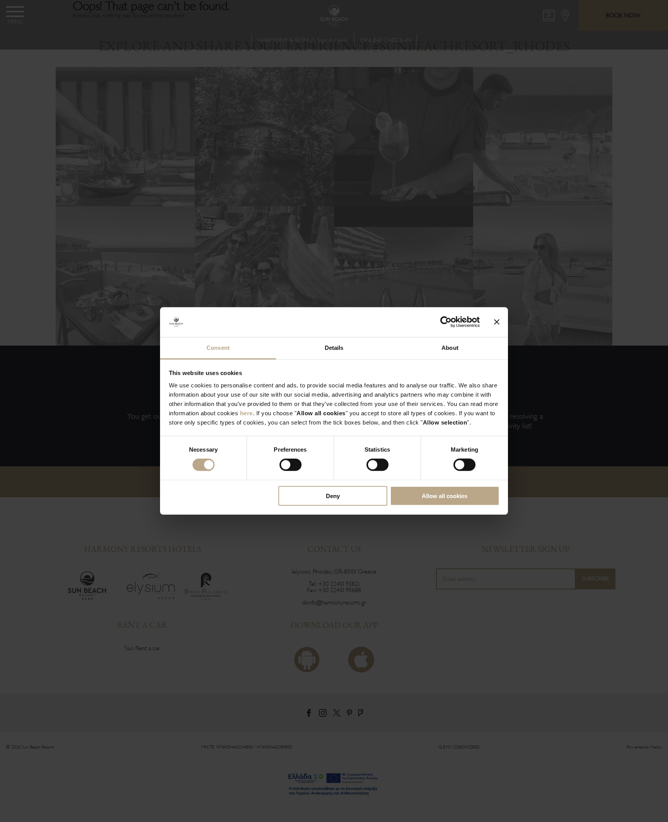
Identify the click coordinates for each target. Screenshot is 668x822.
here (246, 413)
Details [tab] (334, 347)
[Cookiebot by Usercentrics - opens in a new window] (446, 322)
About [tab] (449, 347)
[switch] (290, 465)
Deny (333, 495)
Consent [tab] (218, 347)
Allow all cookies (444, 495)
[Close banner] (496, 322)
